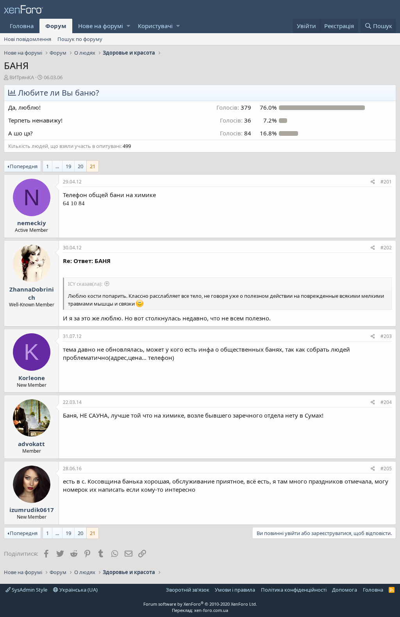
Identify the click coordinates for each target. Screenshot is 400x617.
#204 (386, 402)
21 (92, 166)
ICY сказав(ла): (85, 283)
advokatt (31, 444)
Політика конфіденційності (294, 589)
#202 (386, 247)
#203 (386, 336)
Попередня (24, 166)
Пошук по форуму (79, 39)
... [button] (57, 166)
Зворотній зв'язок (187, 589)
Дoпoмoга (344, 589)
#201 (386, 181)
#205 (386, 468)
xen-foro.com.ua (211, 610)
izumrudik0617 (31, 510)
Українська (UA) (78, 589)
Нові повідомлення (27, 39)
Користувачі (155, 26)
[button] (128, 26)
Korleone (31, 378)
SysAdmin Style (29, 589)
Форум (55, 26)
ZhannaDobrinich (31, 293)
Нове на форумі (100, 26)
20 (80, 166)
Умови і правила (235, 589)
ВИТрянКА (21, 77)
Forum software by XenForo (200, 604)
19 (68, 166)
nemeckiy (31, 223)
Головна (22, 26)
